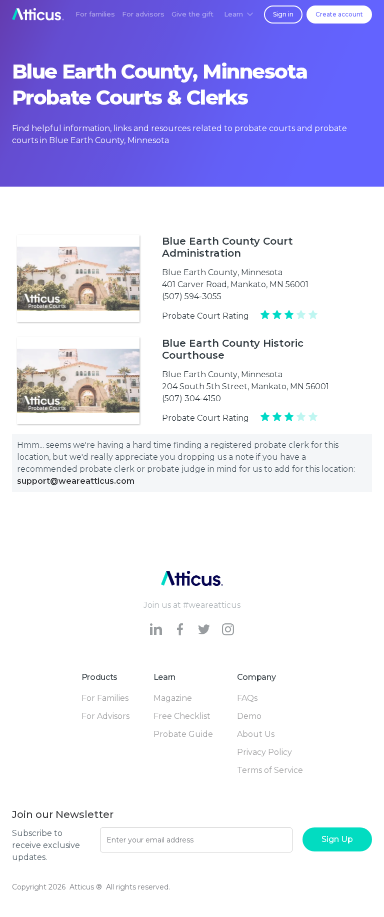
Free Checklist (182, 716)
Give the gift (193, 14)
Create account (339, 14)
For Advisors (106, 716)
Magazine (173, 698)
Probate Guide (183, 734)
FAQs (247, 698)
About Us (255, 734)
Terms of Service (270, 770)
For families (95, 14)
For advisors (143, 14)
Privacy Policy (264, 752)
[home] (38, 14)
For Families (105, 698)
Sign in (283, 14)
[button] (238, 14)
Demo (249, 716)
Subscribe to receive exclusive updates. (46, 845)
